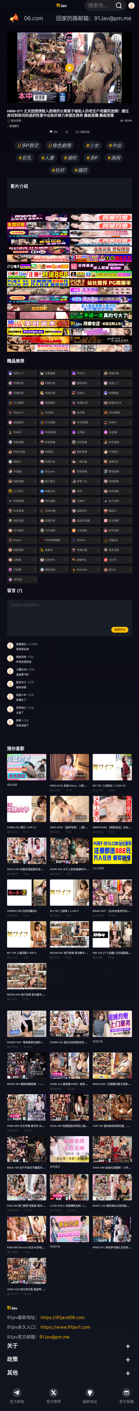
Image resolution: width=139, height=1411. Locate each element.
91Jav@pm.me (54, 1337)
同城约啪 (55, 1246)
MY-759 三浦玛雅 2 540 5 (21, 953)
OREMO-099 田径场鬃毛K (22, 911)
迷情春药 (55, 1166)
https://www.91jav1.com (65, 1327)
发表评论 (119, 629)
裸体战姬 (12, 784)
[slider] (54, 98)
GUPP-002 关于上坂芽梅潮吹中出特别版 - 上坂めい (79, 869)
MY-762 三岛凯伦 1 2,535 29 (109, 785)
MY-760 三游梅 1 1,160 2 (64, 911)
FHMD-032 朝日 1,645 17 (21, 827)
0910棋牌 (98, 868)
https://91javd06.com (63, 1317)
